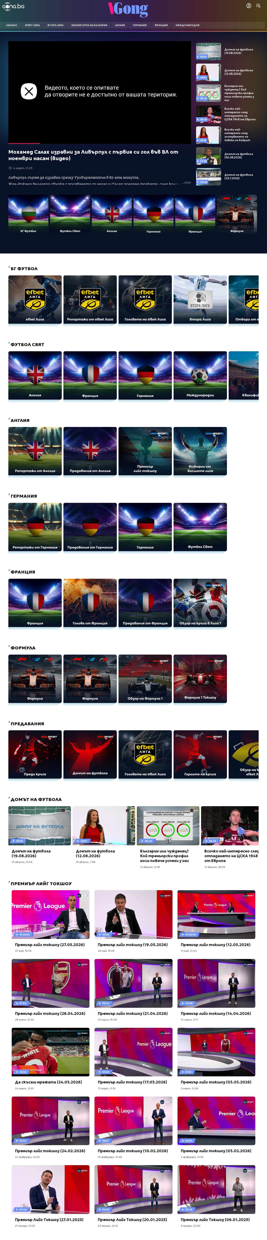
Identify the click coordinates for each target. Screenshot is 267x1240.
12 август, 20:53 (214, 867)
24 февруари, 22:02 (27, 1156)
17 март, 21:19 (107, 1088)
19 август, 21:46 (22, 861)
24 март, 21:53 (24, 1088)
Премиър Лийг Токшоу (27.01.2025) (49, 1219)
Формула (22, 648)
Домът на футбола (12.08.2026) (238, 72)
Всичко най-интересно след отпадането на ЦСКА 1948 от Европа (240, 114)
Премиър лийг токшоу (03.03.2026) (216, 1082)
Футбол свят (27, 344)
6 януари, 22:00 (190, 1225)
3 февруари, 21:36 (192, 1156)
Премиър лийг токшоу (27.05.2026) (50, 944)
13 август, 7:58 (85, 861)
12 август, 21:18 (150, 867)
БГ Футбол (24, 268)
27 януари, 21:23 (25, 1225)
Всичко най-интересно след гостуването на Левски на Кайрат (237, 135)
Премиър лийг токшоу (41, 883)
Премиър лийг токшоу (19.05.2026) (133, 944)
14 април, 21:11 (189, 1019)
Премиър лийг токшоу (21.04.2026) (133, 1013)
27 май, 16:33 (23, 950)
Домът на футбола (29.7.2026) (238, 176)
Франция (22, 572)
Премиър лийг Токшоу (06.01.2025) (215, 1219)
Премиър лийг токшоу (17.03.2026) (132, 1082)
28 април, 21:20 (24, 1019)
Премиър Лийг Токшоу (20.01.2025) (132, 1219)
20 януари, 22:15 (108, 1225)
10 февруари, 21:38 (110, 1156)
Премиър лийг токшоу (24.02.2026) (50, 1150)
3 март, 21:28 (189, 1088)
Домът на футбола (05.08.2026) (238, 155)
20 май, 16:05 (106, 950)
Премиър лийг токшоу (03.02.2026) (216, 1150)
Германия (23, 496)
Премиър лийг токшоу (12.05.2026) (216, 944)
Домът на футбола (36, 799)
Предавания (27, 724)
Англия (20, 420)
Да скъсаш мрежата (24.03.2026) (48, 1082)
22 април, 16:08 (107, 1019)
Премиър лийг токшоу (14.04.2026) (216, 1013)
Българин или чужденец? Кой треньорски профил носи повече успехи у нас (239, 93)
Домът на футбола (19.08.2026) (238, 51)
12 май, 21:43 (189, 950)
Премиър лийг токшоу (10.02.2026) (133, 1150)
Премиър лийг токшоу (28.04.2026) (50, 1013)
